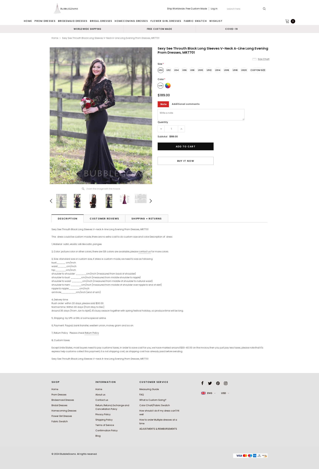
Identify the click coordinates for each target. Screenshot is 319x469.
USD (223, 393)
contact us (144, 251)
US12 (209, 70)
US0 (161, 70)
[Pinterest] (218, 383)
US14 (217, 70)
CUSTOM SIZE (258, 70)
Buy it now (185, 161)
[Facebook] (202, 383)
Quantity (163, 122)
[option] (88, 29)
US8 (192, 70)
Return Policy (92, 332)
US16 (226, 70)
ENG (209, 393)
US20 (244, 70)
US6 (184, 70)
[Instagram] (225, 383)
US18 (235, 70)
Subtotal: (163, 136)
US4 (176, 70)
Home (55, 38)
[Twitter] (210, 383)
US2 (169, 70)
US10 (200, 70)
